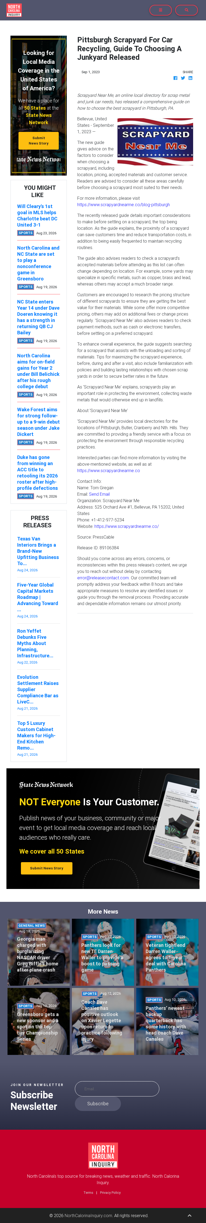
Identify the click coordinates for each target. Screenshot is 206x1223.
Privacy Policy (110, 1192)
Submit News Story (39, 140)
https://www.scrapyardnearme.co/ (126, 526)
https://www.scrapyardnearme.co (108, 470)
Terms (88, 1192)
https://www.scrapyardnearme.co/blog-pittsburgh (123, 204)
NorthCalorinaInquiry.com (88, 1215)
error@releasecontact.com (103, 577)
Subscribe (98, 1103)
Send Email (99, 494)
